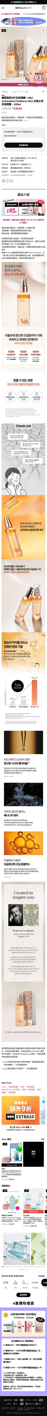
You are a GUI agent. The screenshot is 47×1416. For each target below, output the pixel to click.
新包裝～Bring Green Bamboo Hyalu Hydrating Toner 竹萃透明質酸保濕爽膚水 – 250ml (11, 1219)
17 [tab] (38, 1267)
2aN (5, 1288)
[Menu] (3, 8)
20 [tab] (44, 1267)
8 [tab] (18, 1267)
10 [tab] (22, 1267)
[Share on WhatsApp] (3, 181)
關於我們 (27, 1410)
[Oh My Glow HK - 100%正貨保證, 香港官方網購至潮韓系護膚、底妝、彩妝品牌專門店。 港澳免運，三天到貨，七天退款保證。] (23, 8)
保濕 (22, 1087)
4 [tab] (9, 1267)
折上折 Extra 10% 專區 (20, 92)
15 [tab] (33, 1267)
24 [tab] (26, 1270)
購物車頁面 (20, 1377)
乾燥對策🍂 (13, 1087)
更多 (42, 1139)
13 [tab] (29, 1267)
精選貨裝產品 (32, 1367)
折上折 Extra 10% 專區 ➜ (21, 1127)
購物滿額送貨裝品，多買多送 (20, 168)
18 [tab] (40, 1267)
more (26, 120)
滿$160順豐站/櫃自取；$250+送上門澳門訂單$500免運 (23, 159)
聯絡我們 (20, 1410)
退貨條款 (13, 1408)
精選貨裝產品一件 (33, 1351)
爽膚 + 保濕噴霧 (29, 1090)
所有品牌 (41, 1276)
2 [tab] (5, 1267)
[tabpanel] (16, 1250)
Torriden (26, 1215)
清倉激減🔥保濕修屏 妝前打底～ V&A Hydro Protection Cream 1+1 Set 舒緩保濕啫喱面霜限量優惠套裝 (12, 1173)
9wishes (25, 1288)
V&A (3, 95)
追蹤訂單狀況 (31, 1408)
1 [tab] (3, 1267)
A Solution (35, 1288)
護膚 (4, 1092)
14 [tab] (31, 1267)
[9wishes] (25, 1283)
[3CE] (15, 1283)
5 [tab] (11, 1267)
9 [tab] (20, 1267)
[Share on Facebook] (7, 181)
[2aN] (6, 1283)
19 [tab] (42, 1267)
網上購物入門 (21, 1408)
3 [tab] (7, 1267)
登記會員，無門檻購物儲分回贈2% (22, 172)
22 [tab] (21, 1270)
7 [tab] (16, 1267)
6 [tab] (14, 1267)
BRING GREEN (7, 1215)
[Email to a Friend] (11, 181)
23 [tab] (23, 1270)
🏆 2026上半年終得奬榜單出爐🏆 (35, 14)
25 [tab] (28, 1270)
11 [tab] (25, 1267)
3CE (15, 1288)
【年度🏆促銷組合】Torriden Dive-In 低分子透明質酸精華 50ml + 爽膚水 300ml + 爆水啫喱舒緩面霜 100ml (33, 1220)
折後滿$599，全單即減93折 (20, 164)
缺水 (39, 1090)
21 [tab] (19, 1270)
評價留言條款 (41, 1408)
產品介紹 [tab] (23, 194)
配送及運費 (5, 1408)
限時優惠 (5, 92)
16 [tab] (35, 1267)
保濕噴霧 (31, 1087)
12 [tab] (27, 1267)
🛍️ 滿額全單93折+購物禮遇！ (11, 14)
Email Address (10, 136)
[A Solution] (35, 1283)
